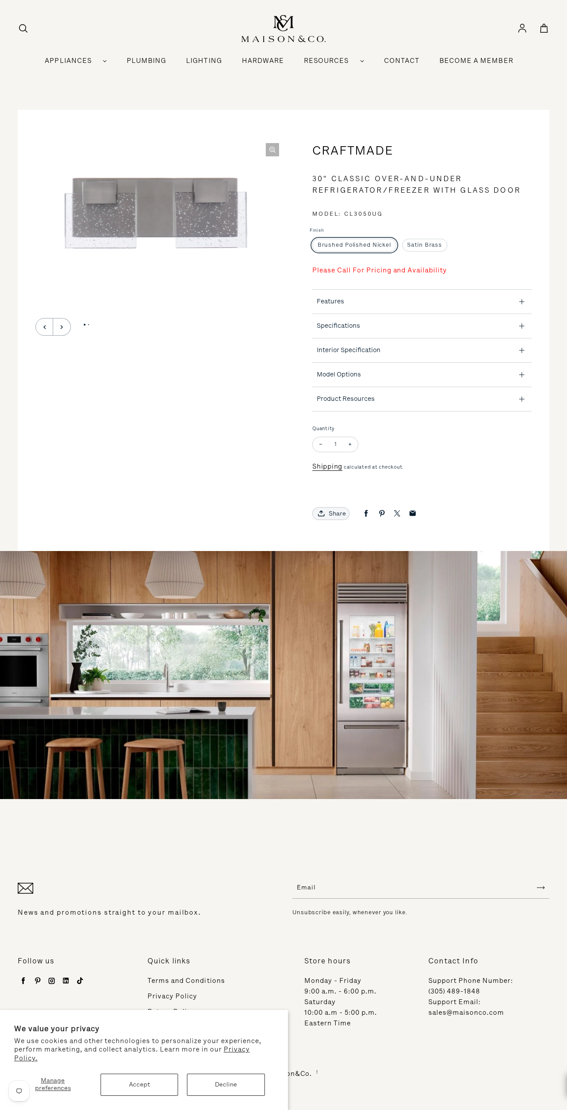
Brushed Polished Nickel (354, 244)
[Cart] (544, 28)
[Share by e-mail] (412, 513)
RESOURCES (326, 61)
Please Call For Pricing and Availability (379, 270)
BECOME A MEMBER (476, 61)
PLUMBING (146, 61)
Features (330, 301)
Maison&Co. (291, 1074)
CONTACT (401, 61)
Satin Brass (424, 244)
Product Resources (346, 399)
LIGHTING (203, 61)
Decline (226, 1084)
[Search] (23, 28)
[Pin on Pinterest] (381, 513)
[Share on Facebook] (366, 513)
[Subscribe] (541, 888)
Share (337, 513)
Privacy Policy (173, 996)
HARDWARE (263, 61)
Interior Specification (349, 350)
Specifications (338, 326)
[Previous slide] (44, 327)
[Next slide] (62, 327)
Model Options (339, 374)
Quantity (323, 428)
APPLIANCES (68, 61)
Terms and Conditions (186, 981)
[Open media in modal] (272, 149)
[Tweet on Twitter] (397, 513)
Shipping (327, 466)
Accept (139, 1084)
